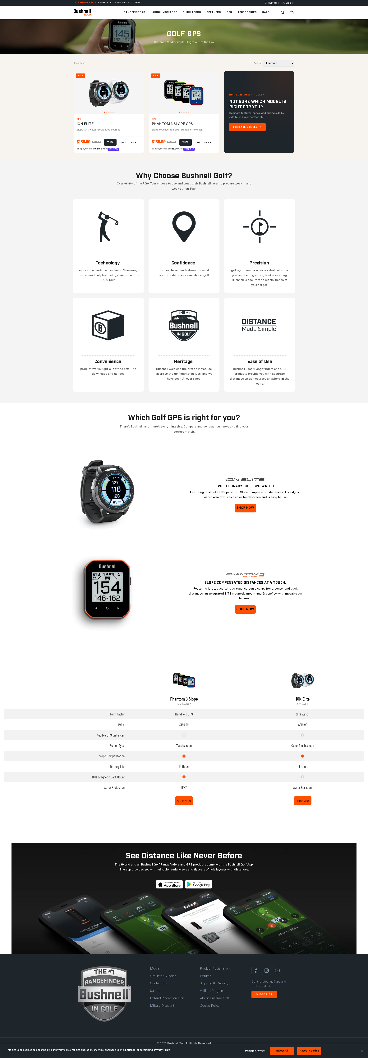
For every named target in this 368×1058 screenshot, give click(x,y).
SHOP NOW (184, 800)
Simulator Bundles (163, 976)
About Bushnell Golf (214, 998)
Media (154, 969)
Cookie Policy (209, 1006)
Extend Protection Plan (167, 998)
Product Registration (215, 969)
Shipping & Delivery (214, 983)
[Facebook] (255, 970)
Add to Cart (129, 142)
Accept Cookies (309, 1051)
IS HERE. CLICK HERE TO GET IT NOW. (107, 3)
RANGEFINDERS (134, 11)
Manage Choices (255, 1051)
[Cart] (292, 12)
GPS (229, 11)
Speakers (213, 11)
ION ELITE (85, 124)
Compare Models (245, 127)
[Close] (362, 1051)
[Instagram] (266, 970)
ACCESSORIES (247, 11)
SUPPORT (273, 3)
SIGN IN (290, 3)
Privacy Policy (162, 1050)
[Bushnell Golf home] (104, 994)
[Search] (282, 12)
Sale (265, 11)
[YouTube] (277, 970)
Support (156, 991)
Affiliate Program (212, 991)
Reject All (282, 1051)
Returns (205, 976)
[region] (184, 1051)
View (110, 142)
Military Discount (162, 1006)
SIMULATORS (192, 11)
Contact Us (158, 983)
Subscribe (264, 994)
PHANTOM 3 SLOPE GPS (172, 124)
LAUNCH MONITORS (164, 11)
